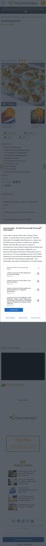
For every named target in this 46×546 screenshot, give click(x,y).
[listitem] (23, 268)
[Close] (42, 228)
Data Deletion (10, 318)
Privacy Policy (36, 318)
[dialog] (23, 273)
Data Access (23, 318)
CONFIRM (14, 310)
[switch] (37, 273)
